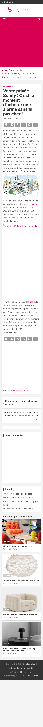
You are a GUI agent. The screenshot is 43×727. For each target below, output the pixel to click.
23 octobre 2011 (8, 118)
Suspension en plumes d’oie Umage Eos (21, 580)
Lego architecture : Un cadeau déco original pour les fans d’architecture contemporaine (21, 415)
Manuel (18, 118)
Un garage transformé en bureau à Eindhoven (21, 403)
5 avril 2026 (7, 617)
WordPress (33, 676)
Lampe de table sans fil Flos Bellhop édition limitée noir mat (19, 649)
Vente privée (8, 86)
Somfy (6, 151)
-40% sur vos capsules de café (17, 494)
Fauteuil (7, 541)
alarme (13, 390)
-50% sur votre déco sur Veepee (18, 497)
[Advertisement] (21, 44)
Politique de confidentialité (20, 668)
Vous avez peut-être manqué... (18, 516)
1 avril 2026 (7, 653)
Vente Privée (28, 144)
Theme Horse (26, 672)
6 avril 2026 (7, 583)
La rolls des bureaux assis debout (19, 508)
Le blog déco (29, 664)
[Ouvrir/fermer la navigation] (4, 19)
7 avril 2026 (7, 549)
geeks (32, 302)
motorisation (20, 390)
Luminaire (7, 575)
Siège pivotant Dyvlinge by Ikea (17, 546)
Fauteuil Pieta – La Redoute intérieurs (20, 614)
